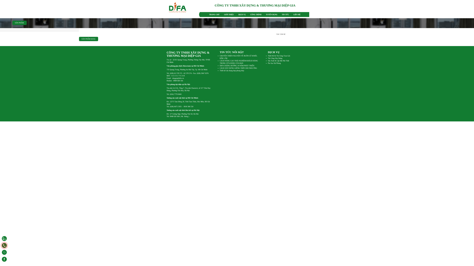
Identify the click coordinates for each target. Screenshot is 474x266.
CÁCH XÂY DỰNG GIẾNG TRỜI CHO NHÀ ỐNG (238, 68)
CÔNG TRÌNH (255, 15)
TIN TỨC (285, 15)
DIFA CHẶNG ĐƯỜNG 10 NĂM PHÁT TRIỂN (237, 66)
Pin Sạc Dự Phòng (274, 63)
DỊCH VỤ (242, 15)
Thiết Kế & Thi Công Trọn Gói (279, 56)
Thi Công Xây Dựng (275, 58)
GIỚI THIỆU (229, 15)
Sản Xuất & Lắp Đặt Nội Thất (278, 61)
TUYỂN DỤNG (271, 15)
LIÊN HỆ (296, 15)
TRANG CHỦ (214, 15)
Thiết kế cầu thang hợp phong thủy (232, 71)
